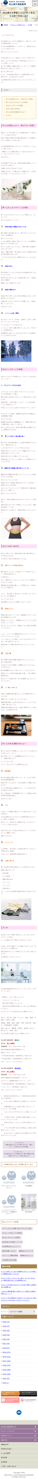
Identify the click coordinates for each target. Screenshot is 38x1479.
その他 (30, 25)
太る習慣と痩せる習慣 (9, 1260)
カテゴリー (5, 1311)
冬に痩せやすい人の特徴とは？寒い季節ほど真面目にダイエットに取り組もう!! (19, 1155)
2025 (6, 1326)
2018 (7, 1356)
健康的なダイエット (26, 1255)
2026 (6, 1322)
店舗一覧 (4, 1440)
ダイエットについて (8, 1431)
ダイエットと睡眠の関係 (10, 1255)
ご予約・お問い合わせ (8, 1466)
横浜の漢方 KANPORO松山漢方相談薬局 (19, 1475)
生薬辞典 (4, 1462)
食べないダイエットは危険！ (11, 1237)
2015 (7, 1370)
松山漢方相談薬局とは (8, 1427)
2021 (6, 1343)
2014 (7, 1374)
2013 (6, 1378)
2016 (7, 1365)
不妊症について (6, 1435)
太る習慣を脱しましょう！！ (11, 1246)
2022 (6, 1339)
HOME (6, 25)
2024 (6, 1330)
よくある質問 (5, 1453)
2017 (7, 1361)
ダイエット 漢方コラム (18, 25)
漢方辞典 (4, 1457)
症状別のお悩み (6, 1449)
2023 (6, 1335)
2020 (6, 1348)
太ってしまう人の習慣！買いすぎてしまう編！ (17, 1228)
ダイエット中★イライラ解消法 (12, 1233)
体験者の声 (5, 1444)
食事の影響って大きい (9, 1251)
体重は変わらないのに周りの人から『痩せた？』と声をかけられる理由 (19, 1146)
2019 (7, 1352)
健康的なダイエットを (26, 1251)
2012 (6, 1383)
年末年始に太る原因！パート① (12, 1242)
